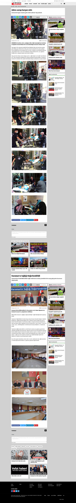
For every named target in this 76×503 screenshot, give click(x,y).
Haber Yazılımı (62, 499)
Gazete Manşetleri (51, 485)
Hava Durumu (50, 484)
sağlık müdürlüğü (18, 446)
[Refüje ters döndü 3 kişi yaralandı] (38, 262)
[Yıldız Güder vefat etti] (19, 469)
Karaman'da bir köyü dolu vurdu (18, 461)
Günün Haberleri (59, 484)
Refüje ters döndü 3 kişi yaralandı (37, 268)
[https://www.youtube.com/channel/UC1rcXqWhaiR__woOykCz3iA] (14, 491)
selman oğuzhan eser (33, 446)
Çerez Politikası (53, 495)
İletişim (48, 495)
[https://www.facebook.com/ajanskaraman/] (12, 491)
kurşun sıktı (17, 241)
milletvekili (23, 446)
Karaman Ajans (44, 40)
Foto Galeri (31, 484)
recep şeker (27, 446)
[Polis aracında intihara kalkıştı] (38, 247)
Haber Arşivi (58, 485)
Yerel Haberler (40, 487)
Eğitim (20, 484)
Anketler (31, 487)
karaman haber (26, 241)
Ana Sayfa (12, 6)
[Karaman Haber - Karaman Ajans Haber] (16, 3)
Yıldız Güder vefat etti (16, 475)
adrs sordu (21, 241)
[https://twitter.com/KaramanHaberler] (16, 491)
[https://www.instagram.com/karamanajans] (18, 491)
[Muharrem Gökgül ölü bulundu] (19, 247)
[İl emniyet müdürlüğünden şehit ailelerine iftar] (38, 454)
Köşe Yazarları (32, 485)
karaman (12, 241)
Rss (63, 495)
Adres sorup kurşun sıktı (22, 6)
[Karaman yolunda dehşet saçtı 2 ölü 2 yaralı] (19, 262)
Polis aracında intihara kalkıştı (37, 253)
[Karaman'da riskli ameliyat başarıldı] (38, 469)
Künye (45, 495)
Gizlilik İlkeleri (59, 495)
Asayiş (16, 6)
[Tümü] (52, 3)
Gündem (12, 485)
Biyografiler (40, 485)
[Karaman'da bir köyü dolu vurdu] (19, 454)
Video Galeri (40, 484)
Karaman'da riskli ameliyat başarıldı (38, 475)
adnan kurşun (40, 446)
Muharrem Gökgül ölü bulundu (18, 253)
